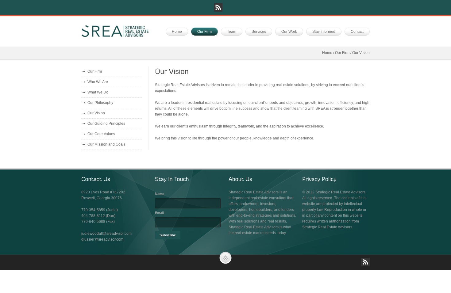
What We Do (97, 92)
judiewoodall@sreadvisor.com (106, 233)
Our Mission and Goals (106, 144)
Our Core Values (101, 134)
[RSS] (218, 7)
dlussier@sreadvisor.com (102, 239)
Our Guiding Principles (106, 123)
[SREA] (115, 31)
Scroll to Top (225, 258)
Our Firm (342, 53)
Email (159, 213)
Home (327, 53)
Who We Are (97, 82)
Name (159, 194)
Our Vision (96, 113)
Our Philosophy (100, 103)
